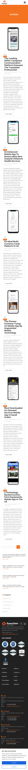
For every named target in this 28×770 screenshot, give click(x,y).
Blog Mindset (6, 598)
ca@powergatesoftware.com (13, 716)
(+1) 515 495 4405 (11, 704)
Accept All (14, 762)
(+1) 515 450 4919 (11, 718)
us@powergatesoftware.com (13, 706)
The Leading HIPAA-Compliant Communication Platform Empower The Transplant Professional (13, 64)
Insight (15, 680)
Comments (8, 74)
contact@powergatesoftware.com (10, 634)
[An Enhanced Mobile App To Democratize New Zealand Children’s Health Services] (13, 132)
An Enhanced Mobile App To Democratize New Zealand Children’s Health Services (13, 156)
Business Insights (7, 601)
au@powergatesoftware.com (13, 730)
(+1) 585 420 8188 (11, 719)
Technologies (5, 680)
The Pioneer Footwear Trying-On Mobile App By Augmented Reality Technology (13, 327)
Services (4, 668)
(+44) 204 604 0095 (11, 743)
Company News (6, 605)
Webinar (5, 611)
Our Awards (6, 638)
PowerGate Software (12, 72)
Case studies (5, 684)
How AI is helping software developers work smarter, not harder (13, 576)
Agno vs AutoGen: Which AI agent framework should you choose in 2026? (13, 586)
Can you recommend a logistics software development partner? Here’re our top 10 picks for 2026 (14, 556)
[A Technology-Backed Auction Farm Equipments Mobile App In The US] (13, 472)
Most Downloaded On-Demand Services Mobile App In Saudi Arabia (13, 412)
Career (16, 676)
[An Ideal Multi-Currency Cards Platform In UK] (13, 221)
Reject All (14, 766)
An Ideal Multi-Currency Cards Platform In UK (12, 243)
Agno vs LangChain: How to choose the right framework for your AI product (13, 566)
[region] (14, 759)
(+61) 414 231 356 (11, 731)
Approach (16, 684)
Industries (4, 676)
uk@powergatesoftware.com (13, 742)
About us (16, 668)
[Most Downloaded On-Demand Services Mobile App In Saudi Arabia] (13, 388)
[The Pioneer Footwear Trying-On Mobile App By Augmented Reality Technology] (13, 301)
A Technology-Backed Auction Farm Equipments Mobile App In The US (13, 497)
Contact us (17, 672)
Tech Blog (5, 608)
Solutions (4, 672)
